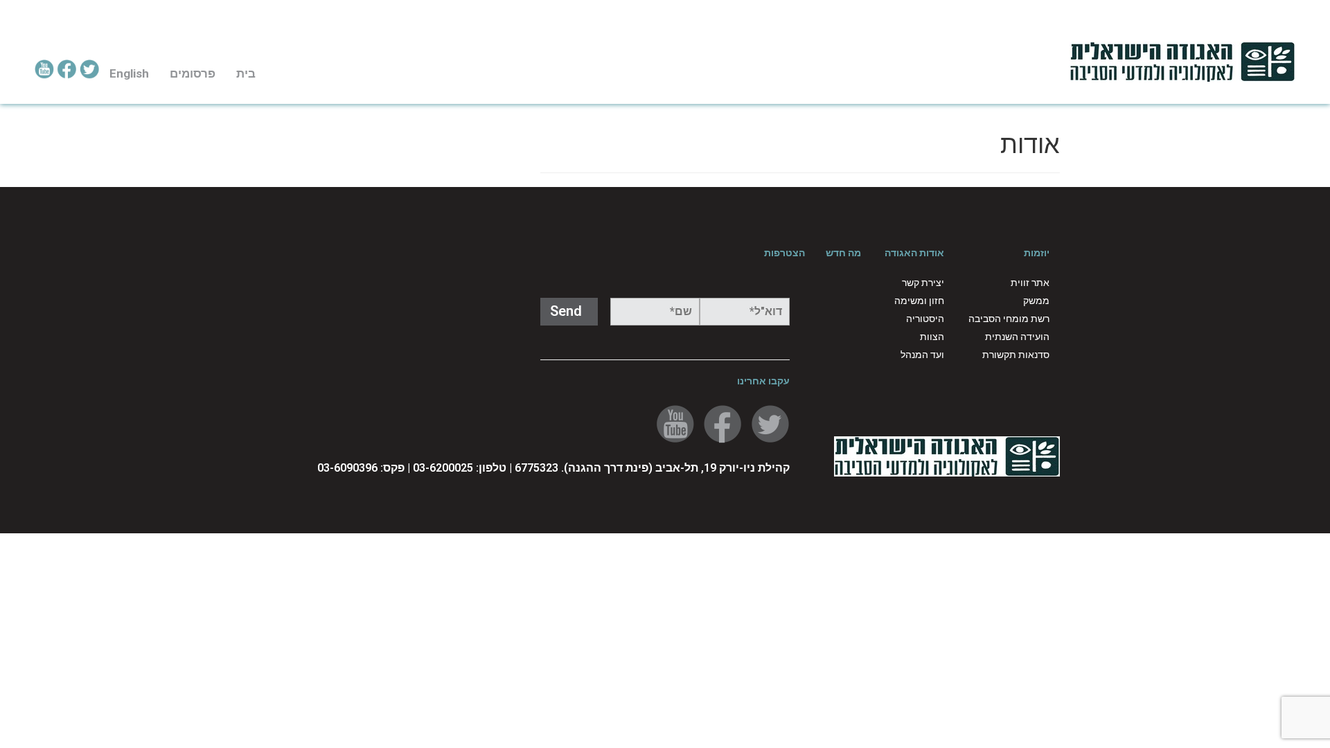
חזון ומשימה (919, 300)
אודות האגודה (914, 252)
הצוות (932, 336)
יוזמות (1036, 252)
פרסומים (192, 73)
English (129, 73)
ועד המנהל (922, 354)
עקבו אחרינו (763, 380)
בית (246, 73)
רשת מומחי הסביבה (1008, 318)
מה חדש (843, 252)
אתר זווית (1030, 282)
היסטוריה (925, 318)
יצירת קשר (923, 282)
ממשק (1036, 300)
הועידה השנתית (1017, 336)
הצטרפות (784, 252)
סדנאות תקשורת (1015, 354)
